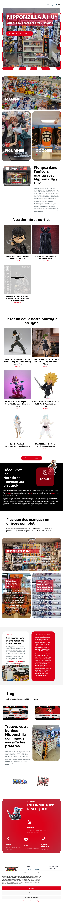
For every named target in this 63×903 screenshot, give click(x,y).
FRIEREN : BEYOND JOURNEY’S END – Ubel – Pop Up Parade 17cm (45, 361)
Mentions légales (37, 901)
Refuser (31, 893)
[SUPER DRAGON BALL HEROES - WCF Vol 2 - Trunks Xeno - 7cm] (45, 387)
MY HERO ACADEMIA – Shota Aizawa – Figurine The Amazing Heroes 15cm (17, 361)
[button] (60, 873)
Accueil (29, 869)
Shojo (31, 494)
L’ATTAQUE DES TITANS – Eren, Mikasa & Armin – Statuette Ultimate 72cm (17, 298)
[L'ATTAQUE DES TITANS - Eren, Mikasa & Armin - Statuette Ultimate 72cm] (17, 284)
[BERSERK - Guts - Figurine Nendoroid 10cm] (17, 243)
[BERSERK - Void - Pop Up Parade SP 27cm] (45, 244)
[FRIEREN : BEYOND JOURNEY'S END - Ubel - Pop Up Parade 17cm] (45, 347)
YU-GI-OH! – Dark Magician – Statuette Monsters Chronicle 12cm (17, 404)
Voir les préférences (31, 897)
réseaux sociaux (40, 662)
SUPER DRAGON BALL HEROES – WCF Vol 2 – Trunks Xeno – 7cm (45, 404)
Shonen (8, 494)
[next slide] (56, 783)
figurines (42, 557)
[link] (15, 713)
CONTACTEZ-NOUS (19, 33)
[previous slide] (6, 783)
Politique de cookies (27, 901)
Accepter (31, 888)
